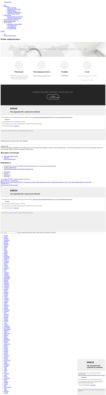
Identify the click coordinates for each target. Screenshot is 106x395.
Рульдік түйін (67, 182)
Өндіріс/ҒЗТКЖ (11, 28)
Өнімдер (6, 6)
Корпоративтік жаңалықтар (15, 16)
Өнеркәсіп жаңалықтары (14, 18)
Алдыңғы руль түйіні (29, 182)
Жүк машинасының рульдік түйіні (81, 182)
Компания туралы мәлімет (14, 24)
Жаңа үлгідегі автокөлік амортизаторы (12, 182)
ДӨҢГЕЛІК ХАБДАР (13, 13)
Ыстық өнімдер (5, 180)
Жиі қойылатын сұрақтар (11, 19)
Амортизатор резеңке (57, 182)
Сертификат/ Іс (11, 27)
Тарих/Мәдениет (12, 25)
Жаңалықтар (7, 15)
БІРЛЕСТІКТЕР (11, 7)
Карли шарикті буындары (43, 182)
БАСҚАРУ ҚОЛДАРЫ (13, 9)
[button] (53, 97)
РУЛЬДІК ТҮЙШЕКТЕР (14, 12)
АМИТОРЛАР (11, 10)
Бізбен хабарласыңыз (10, 21)
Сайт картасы (14, 180)
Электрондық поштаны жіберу (9, 185)
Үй (5, 5)
